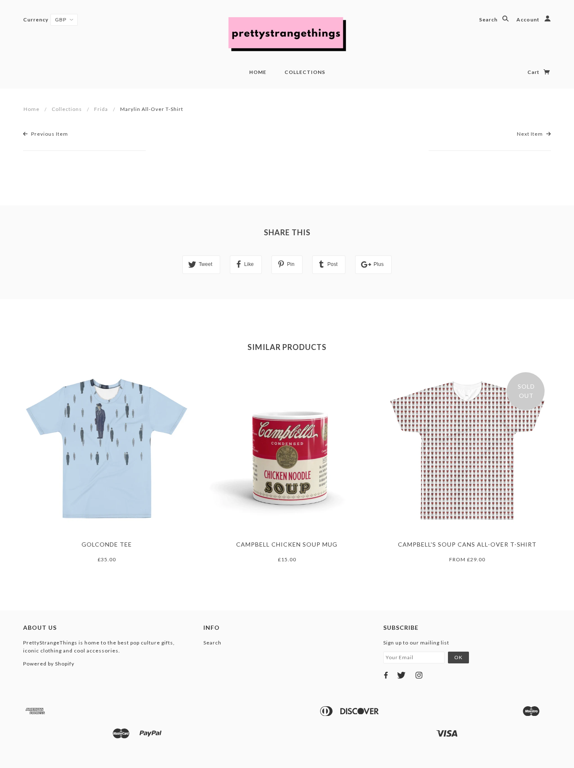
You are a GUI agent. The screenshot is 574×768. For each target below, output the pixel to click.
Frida (101, 109)
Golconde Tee (107, 544)
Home (257, 72)
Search (489, 19)
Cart (534, 72)
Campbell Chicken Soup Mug (286, 544)
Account (528, 19)
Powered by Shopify (48, 663)
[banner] (287, 34)
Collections (304, 72)
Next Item (530, 134)
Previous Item (49, 134)
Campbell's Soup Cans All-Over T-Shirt (467, 544)
